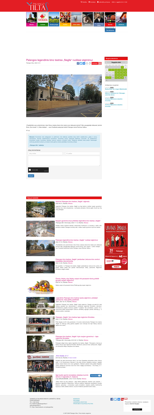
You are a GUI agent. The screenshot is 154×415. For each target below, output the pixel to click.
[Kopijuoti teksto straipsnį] (90, 63)
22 (122, 75)
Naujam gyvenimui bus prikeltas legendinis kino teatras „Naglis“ (78, 220)
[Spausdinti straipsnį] (87, 63)
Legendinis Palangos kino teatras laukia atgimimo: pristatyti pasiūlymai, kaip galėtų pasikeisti (77, 299)
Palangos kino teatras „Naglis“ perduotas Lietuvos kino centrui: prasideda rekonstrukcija (78, 260)
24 (106, 77)
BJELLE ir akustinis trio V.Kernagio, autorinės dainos (115, 94)
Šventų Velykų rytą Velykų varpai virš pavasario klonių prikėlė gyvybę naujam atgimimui (77, 279)
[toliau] (126, 62)
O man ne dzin (72, 358)
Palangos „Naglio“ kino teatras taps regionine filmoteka (75, 317)
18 (109, 75)
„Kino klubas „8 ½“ (62, 355)
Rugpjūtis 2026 (116, 62)
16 (125, 72)
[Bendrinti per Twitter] (81, 63)
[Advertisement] (77, 45)
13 (116, 72)
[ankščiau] (106, 62)
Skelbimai (76, 400)
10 (106, 72)
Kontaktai (92, 2)
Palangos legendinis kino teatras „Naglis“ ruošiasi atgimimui (77, 240)
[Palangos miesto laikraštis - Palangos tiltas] (37, 6)
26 (113, 77)
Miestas (70, 203)
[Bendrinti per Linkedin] (84, 63)
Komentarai (95, 376)
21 (119, 75)
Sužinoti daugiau (134, 404)
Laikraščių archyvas (104, 2)
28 (119, 77)
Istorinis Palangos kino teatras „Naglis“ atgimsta (72, 201)
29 (122, 77)
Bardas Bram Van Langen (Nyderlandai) (116, 89)
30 (125, 77)
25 (109, 77)
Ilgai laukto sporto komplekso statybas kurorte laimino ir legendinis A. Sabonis (72, 376)
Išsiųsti (31, 176)
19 (113, 75)
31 (106, 80)
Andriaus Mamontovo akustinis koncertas (113, 99)
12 (113, 72)
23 (125, 75)
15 (122, 72)
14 (119, 72)
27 (116, 77)
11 (109, 72)
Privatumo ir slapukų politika (83, 403)
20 (116, 75)
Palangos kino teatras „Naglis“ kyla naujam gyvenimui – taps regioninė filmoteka (77, 337)
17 (106, 75)
